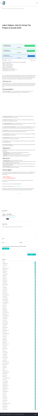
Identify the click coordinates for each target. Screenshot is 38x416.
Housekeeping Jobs (5, 385)
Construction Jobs (5, 299)
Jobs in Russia (5, 314)
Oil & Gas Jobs (5, 269)
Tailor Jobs (4, 394)
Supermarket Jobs (5, 391)
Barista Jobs (4, 342)
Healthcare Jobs (5, 406)
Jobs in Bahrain (5, 324)
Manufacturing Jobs (6, 388)
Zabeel (5, 60)
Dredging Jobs (5, 309)
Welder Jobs (4, 339)
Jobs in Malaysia (5, 352)
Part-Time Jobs (5, 345)
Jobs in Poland (5, 397)
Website (21, 242)
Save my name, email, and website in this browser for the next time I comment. (14, 246)
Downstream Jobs (5, 357)
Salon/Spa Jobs (5, 364)
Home (4, 8)
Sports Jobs (4, 401)
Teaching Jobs (5, 367)
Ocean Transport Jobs (6, 333)
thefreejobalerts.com (17, 186)
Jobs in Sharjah (5, 318)
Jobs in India (4, 336)
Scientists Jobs (5, 293)
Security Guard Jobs (6, 363)
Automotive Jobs (5, 348)
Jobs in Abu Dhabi (5, 284)
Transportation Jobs (6, 330)
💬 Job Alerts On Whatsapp (29, 45)
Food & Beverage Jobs (6, 372)
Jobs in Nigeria (5, 355)
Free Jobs (15, 414)
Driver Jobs (4, 305)
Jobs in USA (4, 278)
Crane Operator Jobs (6, 361)
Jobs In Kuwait (5, 265)
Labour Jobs (4, 308)
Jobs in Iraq (4, 379)
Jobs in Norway (5, 303)
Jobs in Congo (5, 358)
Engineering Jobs (5, 263)
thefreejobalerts (21, 414)
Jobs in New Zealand (6, 315)
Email (3, 242)
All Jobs (6, 8)
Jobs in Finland (5, 409)
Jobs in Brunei (5, 354)
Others (4, 369)
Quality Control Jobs (6, 312)
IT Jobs (4, 266)
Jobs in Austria (5, 398)
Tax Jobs (4, 349)
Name (3, 238)
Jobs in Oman (5, 290)
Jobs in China (5, 320)
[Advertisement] (19, 16)
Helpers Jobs (5, 306)
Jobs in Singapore (5, 300)
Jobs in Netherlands (6, 302)
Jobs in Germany (5, 400)
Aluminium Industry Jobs (6, 403)
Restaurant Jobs (5, 373)
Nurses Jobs (4, 360)
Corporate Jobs (5, 317)
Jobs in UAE (4, 272)
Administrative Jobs (6, 268)
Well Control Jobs (5, 327)
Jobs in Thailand (5, 321)
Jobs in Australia (5, 297)
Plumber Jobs (5, 376)
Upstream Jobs (5, 370)
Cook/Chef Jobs (5, 311)
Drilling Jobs (4, 275)
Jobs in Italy (4, 366)
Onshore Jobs (5, 296)
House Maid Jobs (5, 382)
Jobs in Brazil (5, 351)
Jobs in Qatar (5, 287)
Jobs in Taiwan (5, 404)
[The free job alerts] (3, 3)
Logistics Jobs (5, 281)
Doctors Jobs (5, 407)
